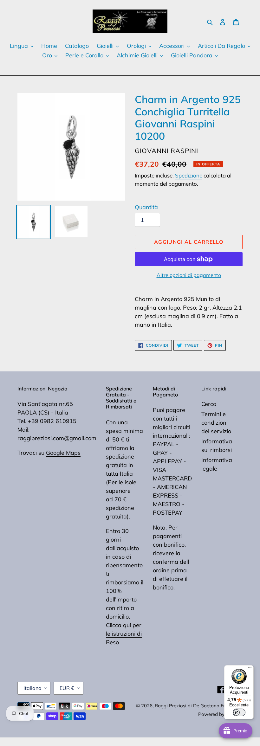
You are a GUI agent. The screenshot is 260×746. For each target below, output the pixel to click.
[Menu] (250, 669)
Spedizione (188, 175)
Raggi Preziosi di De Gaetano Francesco (199, 706)
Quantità (146, 207)
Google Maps (63, 452)
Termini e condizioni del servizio (216, 422)
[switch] (239, 712)
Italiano (32, 688)
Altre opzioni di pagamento (189, 275)
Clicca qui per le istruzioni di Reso (124, 633)
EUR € (67, 688)
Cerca (209, 404)
